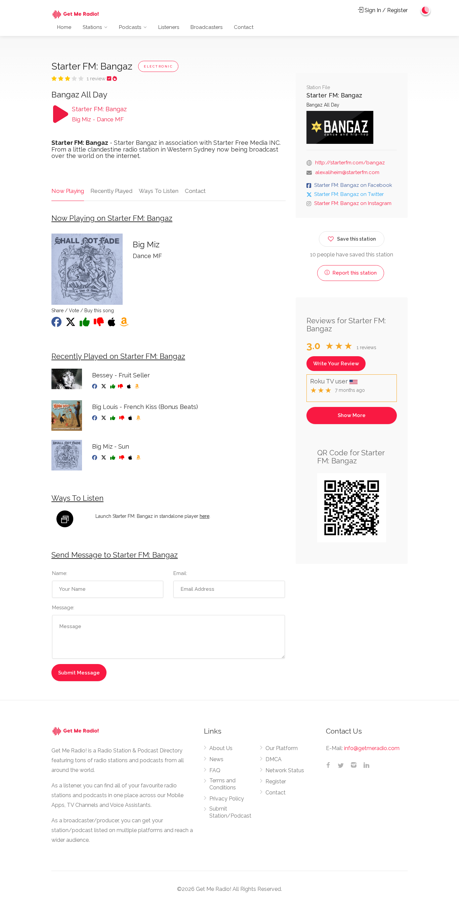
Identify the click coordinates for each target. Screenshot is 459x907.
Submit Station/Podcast (230, 812)
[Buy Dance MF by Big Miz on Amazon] (125, 324)
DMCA (273, 759)
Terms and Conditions (222, 784)
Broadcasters (206, 27)
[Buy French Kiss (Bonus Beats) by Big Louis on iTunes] (130, 418)
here (204, 516)
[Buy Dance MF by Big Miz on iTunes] (112, 324)
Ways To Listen (158, 191)
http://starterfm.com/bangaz (350, 163)
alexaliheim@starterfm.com (347, 172)
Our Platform (281, 748)
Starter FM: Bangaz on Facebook (353, 185)
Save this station (356, 239)
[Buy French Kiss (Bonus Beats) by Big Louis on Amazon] (139, 418)
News (216, 759)
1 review (97, 79)
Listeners (168, 27)
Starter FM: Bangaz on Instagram (352, 203)
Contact (243, 27)
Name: (59, 573)
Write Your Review (336, 364)
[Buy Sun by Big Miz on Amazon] (139, 458)
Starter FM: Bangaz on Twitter (349, 194)
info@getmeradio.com (372, 748)
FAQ (214, 770)
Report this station (354, 273)
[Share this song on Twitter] (71, 324)
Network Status (284, 770)
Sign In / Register (385, 10)
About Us (221, 748)
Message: (63, 608)
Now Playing (67, 191)
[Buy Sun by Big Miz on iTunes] (130, 458)
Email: (180, 573)
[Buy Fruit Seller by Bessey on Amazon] (137, 386)
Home (64, 27)
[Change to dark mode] (426, 10)
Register (275, 781)
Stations (92, 27)
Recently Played (111, 191)
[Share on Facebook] (57, 324)
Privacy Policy (226, 798)
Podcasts (130, 27)
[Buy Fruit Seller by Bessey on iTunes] (129, 386)
